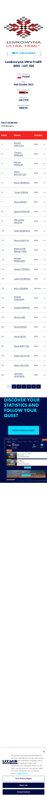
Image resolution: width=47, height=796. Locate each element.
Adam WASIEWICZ (22, 231)
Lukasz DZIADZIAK (22, 279)
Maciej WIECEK (20, 202)
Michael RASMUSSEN (19, 259)
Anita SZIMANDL (21, 288)
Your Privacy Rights (23, 779)
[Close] (44, 752)
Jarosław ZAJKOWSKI (19, 375)
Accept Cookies (23, 792)
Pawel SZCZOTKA (22, 356)
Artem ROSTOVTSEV (20, 173)
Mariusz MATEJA (21, 240)
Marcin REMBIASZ (22, 183)
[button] (9, 386)
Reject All (23, 785)
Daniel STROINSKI (22, 269)
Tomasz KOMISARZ (18, 154)
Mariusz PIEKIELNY (18, 163)
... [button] (23, 386)
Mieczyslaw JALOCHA (19, 221)
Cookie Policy (22, 773)
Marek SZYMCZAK (22, 212)
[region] (23, 772)
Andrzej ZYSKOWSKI (19, 298)
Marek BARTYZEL (22, 346)
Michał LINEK (19, 317)
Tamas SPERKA (21, 192)
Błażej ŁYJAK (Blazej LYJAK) (20, 250)
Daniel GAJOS (20, 336)
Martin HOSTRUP (21, 365)
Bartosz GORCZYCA (19, 144)
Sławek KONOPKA (22, 308)
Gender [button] (38, 135)
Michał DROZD (20, 327)
